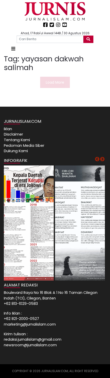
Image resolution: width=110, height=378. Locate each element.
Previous (97, 159)
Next (102, 159)
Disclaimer (13, 134)
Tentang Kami (17, 139)
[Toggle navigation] (13, 48)
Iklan (8, 128)
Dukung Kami (16, 150)
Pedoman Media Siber (24, 145)
